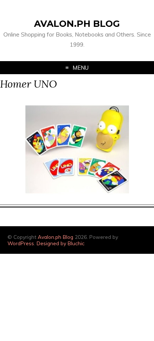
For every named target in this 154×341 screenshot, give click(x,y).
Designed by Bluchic (60, 243)
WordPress (20, 243)
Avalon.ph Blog (77, 23)
